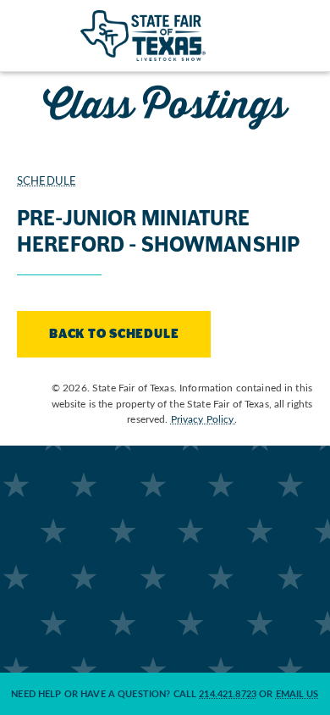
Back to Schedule (114, 334)
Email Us (297, 693)
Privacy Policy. (204, 418)
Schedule (46, 180)
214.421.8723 (227, 693)
